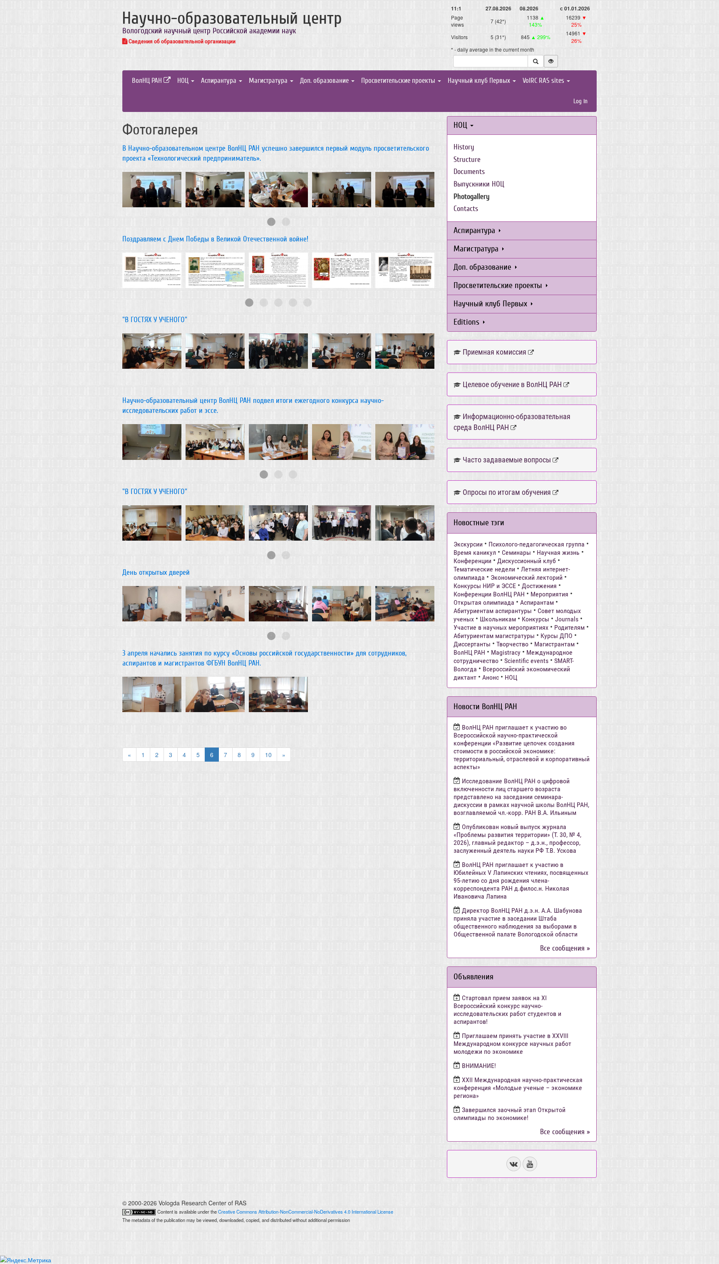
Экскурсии (468, 544)
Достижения (539, 586)
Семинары (516, 552)
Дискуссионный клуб (526, 561)
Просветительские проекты (399, 80)
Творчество (512, 644)
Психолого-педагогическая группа (536, 544)
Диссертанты (472, 644)
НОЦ (183, 80)
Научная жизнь (558, 552)
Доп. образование (325, 80)
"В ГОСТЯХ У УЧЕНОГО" (154, 319)
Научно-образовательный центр (232, 18)
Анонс (490, 677)
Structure (467, 159)
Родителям (569, 627)
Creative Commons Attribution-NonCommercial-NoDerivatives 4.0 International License (305, 1211)
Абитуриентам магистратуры (494, 636)
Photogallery (472, 196)
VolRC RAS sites (544, 80)
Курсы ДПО (556, 636)
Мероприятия (549, 594)
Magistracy (506, 652)
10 (268, 754)
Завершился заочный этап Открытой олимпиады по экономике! (509, 1114)
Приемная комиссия (494, 352)
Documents (469, 171)
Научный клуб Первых (480, 80)
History (464, 147)
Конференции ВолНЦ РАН (489, 594)
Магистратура (269, 80)
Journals (566, 619)
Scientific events (526, 661)
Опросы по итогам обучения (507, 492)
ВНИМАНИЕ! (479, 1066)
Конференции (472, 561)
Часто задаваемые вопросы (507, 459)
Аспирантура (219, 80)
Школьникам (498, 619)
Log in (580, 101)
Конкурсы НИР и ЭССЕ (485, 586)
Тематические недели (484, 569)
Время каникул (475, 552)
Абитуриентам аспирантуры (493, 611)
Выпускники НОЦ (479, 184)
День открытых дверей (156, 572)
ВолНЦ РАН (148, 80)
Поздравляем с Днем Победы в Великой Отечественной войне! (215, 239)
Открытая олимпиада (484, 602)
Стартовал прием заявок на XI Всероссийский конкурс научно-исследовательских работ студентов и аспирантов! (507, 1010)
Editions (467, 322)
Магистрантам (554, 644)
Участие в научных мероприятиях (501, 627)
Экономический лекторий (527, 577)
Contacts (466, 208)
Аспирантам (537, 602)
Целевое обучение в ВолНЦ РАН (512, 384)
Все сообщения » (565, 948)
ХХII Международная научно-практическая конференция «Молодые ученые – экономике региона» (518, 1088)
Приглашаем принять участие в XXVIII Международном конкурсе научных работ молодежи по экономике (512, 1043)
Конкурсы (535, 619)
